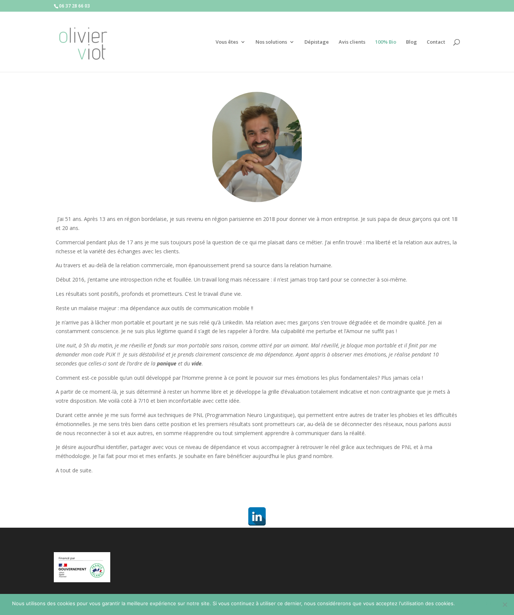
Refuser (493, 603)
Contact (436, 42)
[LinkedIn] (257, 516)
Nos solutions (271, 42)
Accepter (469, 603)
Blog (411, 42)
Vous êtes (227, 42)
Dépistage (316, 42)
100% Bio (385, 42)
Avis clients (352, 42)
